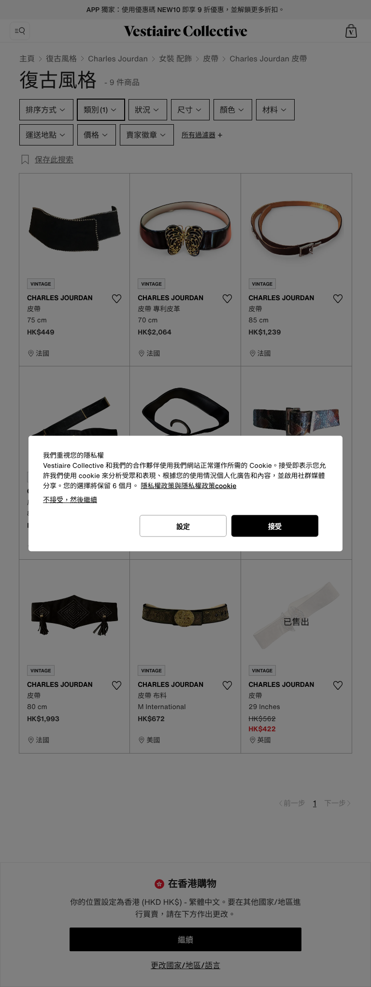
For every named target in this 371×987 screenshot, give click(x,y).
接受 (275, 526)
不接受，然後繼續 (70, 499)
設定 (183, 526)
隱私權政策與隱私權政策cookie (188, 486)
